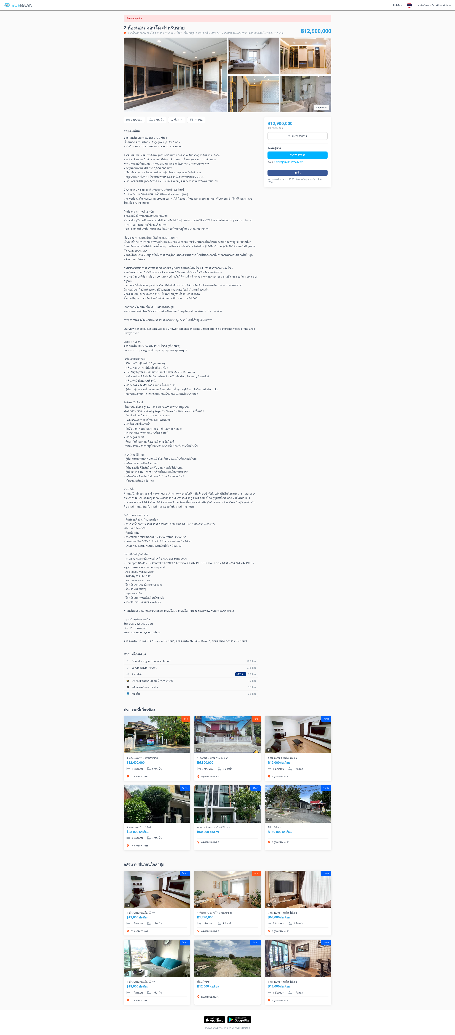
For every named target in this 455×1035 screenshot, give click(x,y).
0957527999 (298, 155)
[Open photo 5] (305, 94)
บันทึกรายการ (297, 136)
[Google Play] (239, 1019)
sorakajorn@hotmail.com (288, 162)
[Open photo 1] (175, 75)
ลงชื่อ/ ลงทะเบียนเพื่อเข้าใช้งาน (434, 5)
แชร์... (298, 172)
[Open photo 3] (305, 56)
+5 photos (321, 107)
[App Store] (214, 1019)
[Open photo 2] (253, 56)
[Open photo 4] (253, 94)
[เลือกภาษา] (411, 5)
